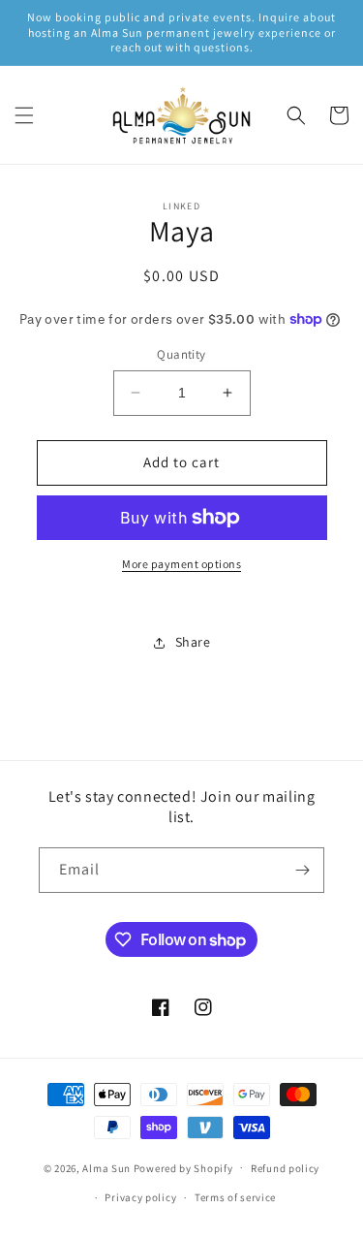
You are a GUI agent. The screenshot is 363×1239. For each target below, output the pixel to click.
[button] (24, 115)
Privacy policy (140, 1197)
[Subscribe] (302, 870)
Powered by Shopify (183, 1167)
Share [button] (193, 642)
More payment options (181, 563)
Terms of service (235, 1197)
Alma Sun (106, 1167)
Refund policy (285, 1168)
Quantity (181, 354)
